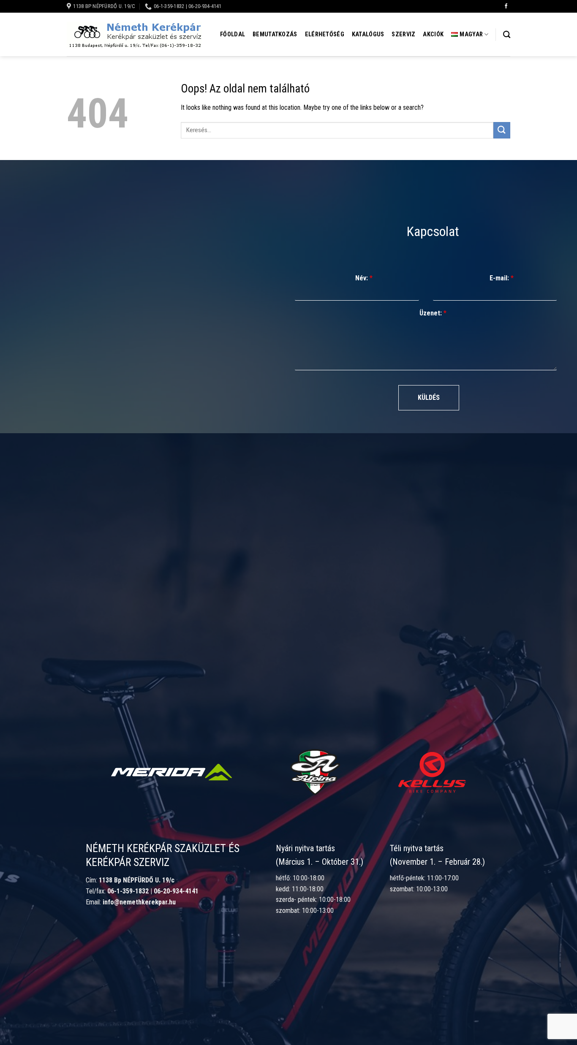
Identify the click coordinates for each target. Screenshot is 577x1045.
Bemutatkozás (275, 34)
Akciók (433, 34)
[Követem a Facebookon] (506, 6)
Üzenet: (432, 313)
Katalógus (368, 34)
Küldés (429, 398)
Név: (364, 278)
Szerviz (403, 34)
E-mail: (502, 278)
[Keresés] (506, 34)
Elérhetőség (324, 34)
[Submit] (501, 130)
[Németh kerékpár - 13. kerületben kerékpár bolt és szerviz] (134, 35)
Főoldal (232, 34)
